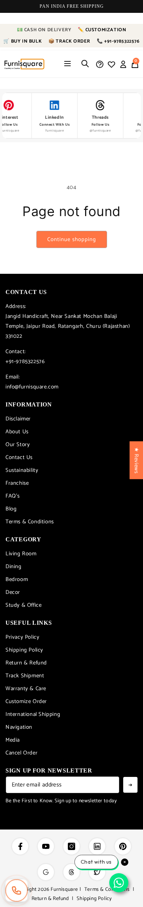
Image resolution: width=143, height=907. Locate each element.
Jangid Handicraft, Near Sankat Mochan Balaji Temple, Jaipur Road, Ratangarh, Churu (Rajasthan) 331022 (68, 326)
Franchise (17, 483)
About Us (17, 431)
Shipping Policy (24, 650)
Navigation (19, 727)
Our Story (18, 444)
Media (13, 740)
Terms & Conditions (30, 521)
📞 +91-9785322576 (118, 41)
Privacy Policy (22, 637)
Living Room (21, 553)
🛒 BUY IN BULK (22, 41)
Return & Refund (26, 662)
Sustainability (22, 470)
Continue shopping (71, 239)
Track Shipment (25, 675)
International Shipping (33, 714)
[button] (135, 64)
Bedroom (17, 579)
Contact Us (19, 457)
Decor (13, 592)
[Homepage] (24, 64)
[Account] (123, 64)
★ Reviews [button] (136, 460)
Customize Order (26, 701)
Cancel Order (21, 752)
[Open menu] (67, 64)
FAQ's (13, 496)
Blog (11, 508)
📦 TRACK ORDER (69, 41)
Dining (14, 566)
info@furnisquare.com (32, 386)
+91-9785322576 (25, 361)
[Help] (99, 64)
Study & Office (23, 605)
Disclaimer (18, 418)
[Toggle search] (85, 64)
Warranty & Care (26, 688)
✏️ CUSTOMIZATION (102, 30)
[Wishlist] (111, 64)
